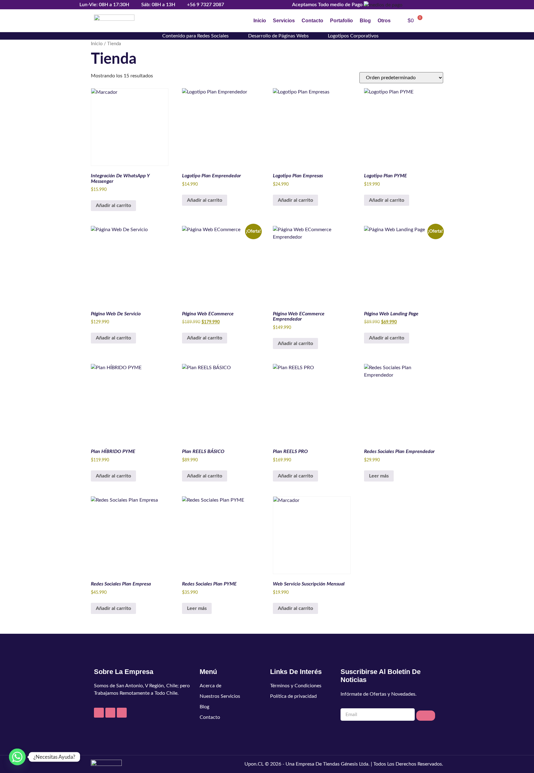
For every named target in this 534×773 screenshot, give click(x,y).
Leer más (379, 475)
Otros (384, 20)
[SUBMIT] (425, 715)
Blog (365, 20)
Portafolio (341, 20)
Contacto (312, 20)
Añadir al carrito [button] (113, 205)
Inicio (259, 20)
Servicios (284, 20)
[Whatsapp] (17, 757)
